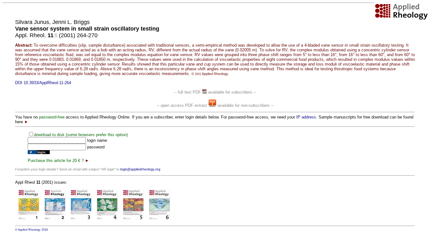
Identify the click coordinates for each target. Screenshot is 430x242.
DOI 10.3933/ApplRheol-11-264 (43, 82)
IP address (306, 117)
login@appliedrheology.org (140, 169)
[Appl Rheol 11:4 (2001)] (107, 218)
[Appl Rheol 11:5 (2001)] (133, 218)
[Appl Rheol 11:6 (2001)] (159, 218)
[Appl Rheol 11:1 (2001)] (29, 218)
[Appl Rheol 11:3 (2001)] (81, 218)
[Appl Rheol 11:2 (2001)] (55, 218)
